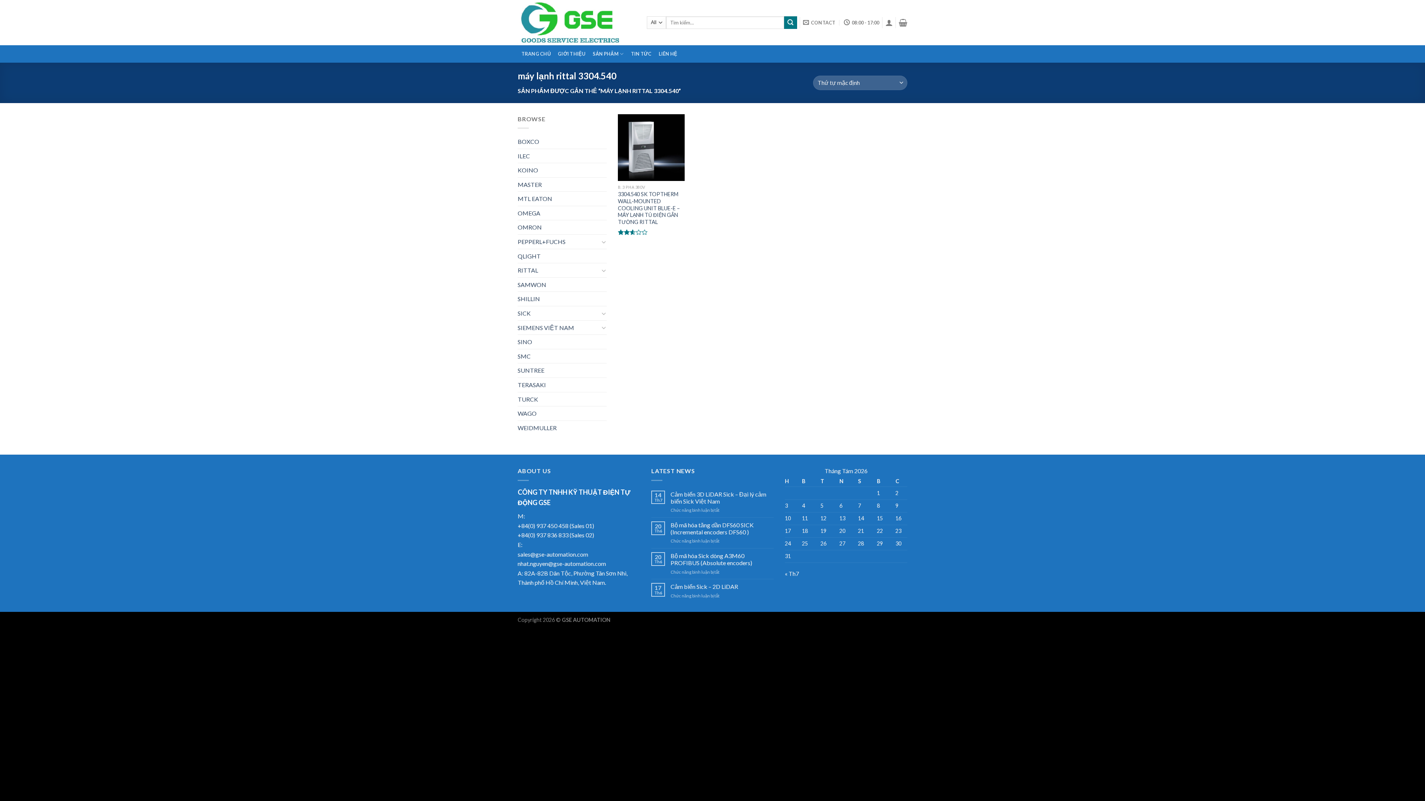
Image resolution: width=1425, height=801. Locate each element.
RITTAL (528, 270)
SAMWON (532, 284)
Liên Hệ (668, 54)
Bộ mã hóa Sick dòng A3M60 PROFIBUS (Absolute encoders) (711, 559)
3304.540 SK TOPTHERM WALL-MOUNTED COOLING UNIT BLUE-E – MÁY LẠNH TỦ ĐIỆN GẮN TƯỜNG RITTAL (649, 208)
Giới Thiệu (572, 54)
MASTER (530, 184)
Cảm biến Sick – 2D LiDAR (704, 586)
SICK (524, 313)
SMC (524, 356)
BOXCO (528, 141)
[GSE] (577, 22)
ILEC (524, 155)
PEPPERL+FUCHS (542, 241)
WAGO (527, 413)
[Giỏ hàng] (903, 22)
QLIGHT (529, 256)
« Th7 (792, 573)
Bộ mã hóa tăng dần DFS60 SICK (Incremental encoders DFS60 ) (712, 528)
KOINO (528, 170)
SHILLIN (529, 298)
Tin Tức (641, 54)
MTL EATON (535, 198)
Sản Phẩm (606, 54)
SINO (525, 341)
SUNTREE (531, 370)
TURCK (528, 399)
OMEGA (529, 213)
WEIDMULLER (537, 427)
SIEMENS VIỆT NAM (546, 327)
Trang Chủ (536, 54)
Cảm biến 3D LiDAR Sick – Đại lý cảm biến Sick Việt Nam (718, 498)
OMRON (530, 227)
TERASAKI (532, 384)
